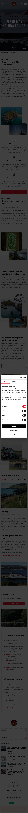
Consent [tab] (5, 381)
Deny (14, 434)
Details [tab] (14, 381)
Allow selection (14, 430)
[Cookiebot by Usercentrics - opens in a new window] (20, 377)
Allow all (14, 426)
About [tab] (23, 381)
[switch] (24, 411)
